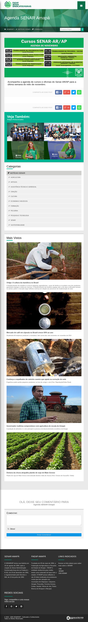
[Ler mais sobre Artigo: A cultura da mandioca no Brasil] (44, 261)
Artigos (14, 182)
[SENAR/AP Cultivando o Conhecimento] (17, 4)
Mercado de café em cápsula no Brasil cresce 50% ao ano (30, 333)
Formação (38, 29)
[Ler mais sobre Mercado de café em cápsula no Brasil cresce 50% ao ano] (44, 311)
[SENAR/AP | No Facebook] (6, 606)
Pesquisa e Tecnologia (20, 215)
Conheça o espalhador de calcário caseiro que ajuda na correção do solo (36, 379)
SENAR (13, 220)
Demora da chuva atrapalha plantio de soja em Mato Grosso (31, 473)
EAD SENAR (63, 573)
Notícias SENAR (24, 29)
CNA (60, 569)
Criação (14, 192)
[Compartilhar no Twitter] (73, 92)
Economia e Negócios (19, 201)
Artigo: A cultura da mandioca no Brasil (22, 283)
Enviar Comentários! (44, 535)
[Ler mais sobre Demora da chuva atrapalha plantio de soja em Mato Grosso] (44, 451)
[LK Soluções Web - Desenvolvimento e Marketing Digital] (75, 618)
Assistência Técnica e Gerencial (23, 187)
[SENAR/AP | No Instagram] (11, 606)
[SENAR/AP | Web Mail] (21, 606)
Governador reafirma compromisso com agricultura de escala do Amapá (36, 426)
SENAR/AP (10, 29)
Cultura (14, 196)
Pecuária (14, 211)
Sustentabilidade (18, 225)
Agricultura (15, 177)
